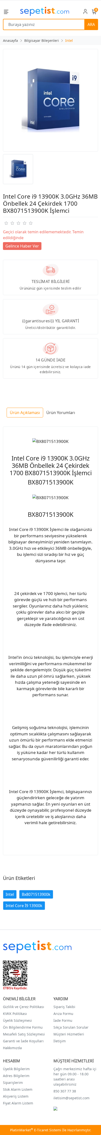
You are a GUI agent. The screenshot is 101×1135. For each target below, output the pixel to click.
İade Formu (62, 1020)
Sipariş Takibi (64, 1006)
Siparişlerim (13, 1082)
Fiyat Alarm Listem (18, 1103)
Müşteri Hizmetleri (68, 1034)
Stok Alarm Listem (17, 1089)
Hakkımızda (12, 1047)
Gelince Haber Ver (22, 246)
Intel (10, 894)
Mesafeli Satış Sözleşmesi (24, 1034)
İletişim (59, 1041)
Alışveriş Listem (15, 1096)
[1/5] (6, 223)
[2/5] (9, 223)
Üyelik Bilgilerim (16, 1069)
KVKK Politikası (15, 1013)
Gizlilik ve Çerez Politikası (23, 1006)
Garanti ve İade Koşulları (23, 1041)
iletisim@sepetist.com (71, 1098)
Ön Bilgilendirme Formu (23, 1027)
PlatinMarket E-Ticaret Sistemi (35, 1130)
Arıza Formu (63, 1013)
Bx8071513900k (36, 894)
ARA (91, 24)
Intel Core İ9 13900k (24, 905)
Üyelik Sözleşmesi (17, 1020)
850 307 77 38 (64, 1091)
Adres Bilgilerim (16, 1075)
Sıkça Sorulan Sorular (70, 1027)
